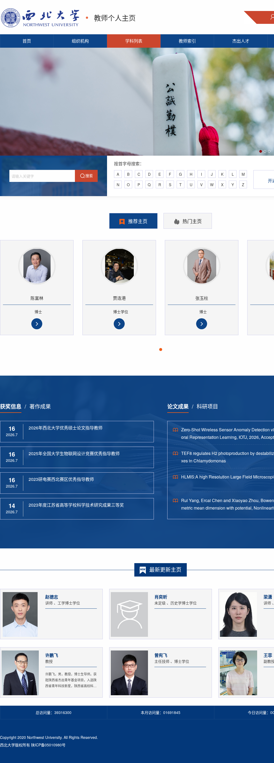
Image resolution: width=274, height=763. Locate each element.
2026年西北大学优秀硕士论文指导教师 (65, 428)
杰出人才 (240, 41)
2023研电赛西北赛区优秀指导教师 (61, 479)
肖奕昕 (160, 597)
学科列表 (133, 41)
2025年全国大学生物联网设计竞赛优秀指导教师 (74, 453)
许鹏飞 (51, 655)
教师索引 (187, 41)
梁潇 (268, 597)
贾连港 (119, 298)
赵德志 (51, 597)
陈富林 (37, 298)
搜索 (89, 175)
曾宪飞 (160, 655)
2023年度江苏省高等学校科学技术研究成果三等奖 (76, 505)
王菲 (268, 655)
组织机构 (80, 41)
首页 (26, 41)
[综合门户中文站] (40, 17)
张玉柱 (201, 298)
